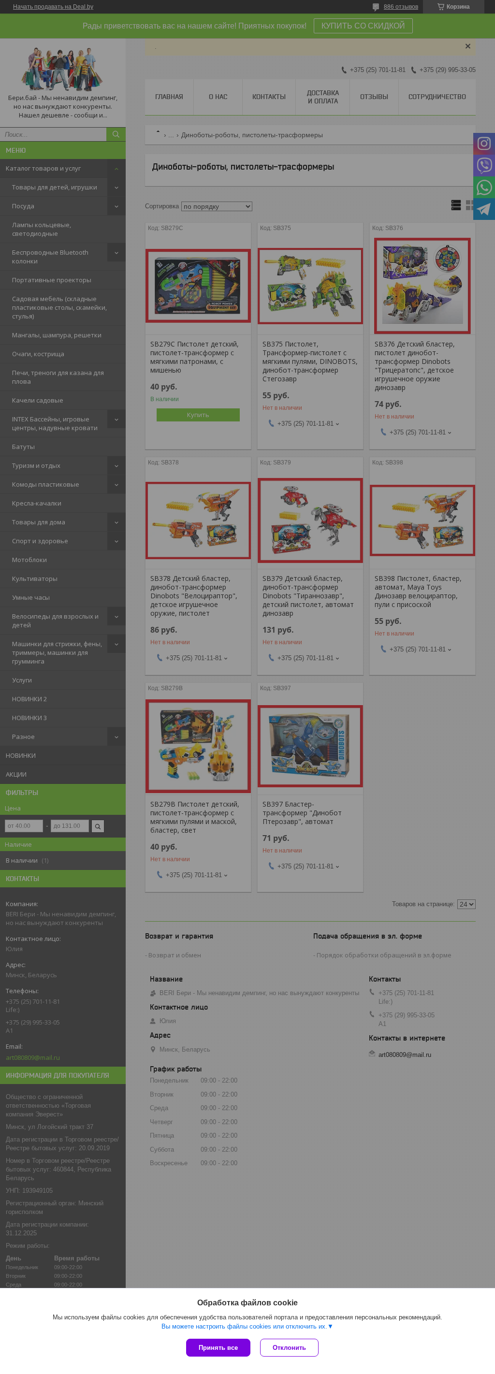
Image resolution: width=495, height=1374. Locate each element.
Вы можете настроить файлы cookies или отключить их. (244, 1326)
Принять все (218, 1347)
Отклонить (289, 1347)
